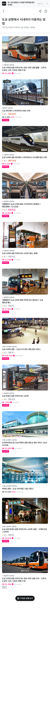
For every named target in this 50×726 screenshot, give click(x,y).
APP (39, 4)
